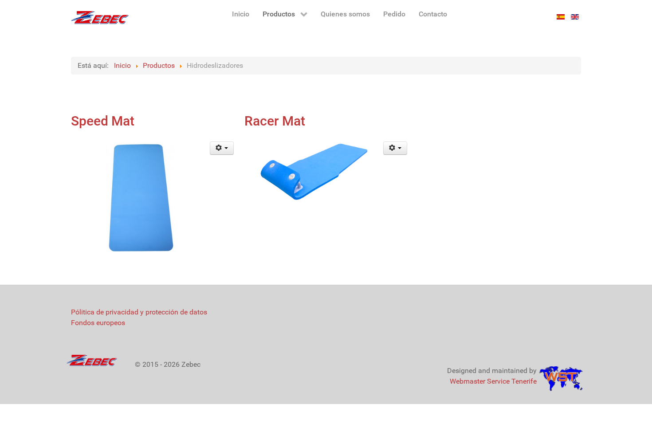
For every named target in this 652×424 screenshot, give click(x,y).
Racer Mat (274, 121)
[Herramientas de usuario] (222, 148)
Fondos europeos (98, 322)
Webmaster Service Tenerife (493, 381)
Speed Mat (102, 121)
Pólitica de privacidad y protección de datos (139, 312)
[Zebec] (100, 17)
